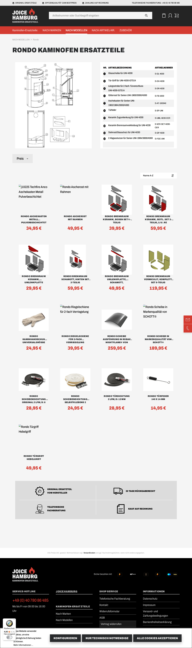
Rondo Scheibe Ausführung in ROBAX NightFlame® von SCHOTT (117, 339)
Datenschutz (150, 598)
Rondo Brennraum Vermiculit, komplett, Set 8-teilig (158, 279)
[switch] (9, 637)
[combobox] (95, 15)
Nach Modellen (64, 620)
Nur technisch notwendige (107, 638)
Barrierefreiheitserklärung (157, 622)
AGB (102, 617)
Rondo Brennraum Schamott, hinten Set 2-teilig (75, 279)
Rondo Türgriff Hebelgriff (34, 457)
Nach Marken (63, 613)
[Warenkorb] (176, 15)
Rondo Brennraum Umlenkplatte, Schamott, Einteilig (117, 279)
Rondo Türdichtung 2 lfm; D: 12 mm (117, 397)
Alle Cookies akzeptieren (157, 638)
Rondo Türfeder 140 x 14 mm (158, 397)
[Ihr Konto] (170, 15)
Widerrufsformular (109, 611)
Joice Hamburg (66, 591)
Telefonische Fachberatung (114, 598)
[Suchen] (146, 15)
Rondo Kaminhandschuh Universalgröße (33, 339)
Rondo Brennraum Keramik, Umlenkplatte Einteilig (34, 279)
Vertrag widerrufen (111, 623)
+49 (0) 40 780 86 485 (30, 600)
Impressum (149, 604)
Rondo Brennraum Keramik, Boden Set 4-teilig (117, 219)
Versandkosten (89, 553)
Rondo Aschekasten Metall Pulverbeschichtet (34, 219)
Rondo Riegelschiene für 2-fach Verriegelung (75, 339)
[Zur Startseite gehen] (26, 15)
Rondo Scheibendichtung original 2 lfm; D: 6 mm (34, 399)
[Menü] (14, 620)
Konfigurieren (65, 638)
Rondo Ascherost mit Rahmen (75, 218)
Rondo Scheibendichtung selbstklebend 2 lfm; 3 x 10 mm (75, 399)
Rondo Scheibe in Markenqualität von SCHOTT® (158, 339)
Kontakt (103, 604)
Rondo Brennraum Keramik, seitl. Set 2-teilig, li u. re (158, 219)
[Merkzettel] (164, 15)
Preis (20, 158)
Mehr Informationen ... (23, 645)
